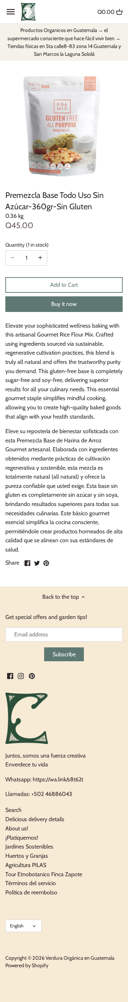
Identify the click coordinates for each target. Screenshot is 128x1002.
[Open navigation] (10, 11)
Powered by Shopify (26, 965)
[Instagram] (21, 676)
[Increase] (40, 258)
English (16, 925)
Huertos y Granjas (26, 855)
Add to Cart (64, 284)
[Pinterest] (32, 676)
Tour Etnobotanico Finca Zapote (43, 874)
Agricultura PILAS (25, 865)
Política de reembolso (31, 892)
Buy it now (64, 304)
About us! (16, 828)
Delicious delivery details (34, 819)
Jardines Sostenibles (29, 846)
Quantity (26, 245)
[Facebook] (10, 676)
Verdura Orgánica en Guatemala (80, 958)
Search (13, 810)
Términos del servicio (30, 883)
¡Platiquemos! (21, 837)
